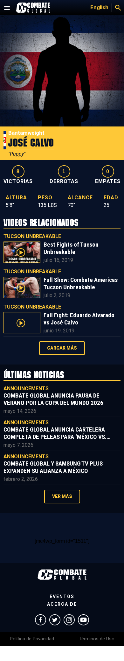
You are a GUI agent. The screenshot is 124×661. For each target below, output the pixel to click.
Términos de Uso (96, 639)
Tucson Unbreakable (32, 236)
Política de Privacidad (32, 639)
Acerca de (62, 604)
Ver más (62, 496)
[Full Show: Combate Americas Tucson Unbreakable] (21, 287)
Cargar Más (62, 348)
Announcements (26, 388)
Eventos (62, 596)
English (99, 7)
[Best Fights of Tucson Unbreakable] (21, 252)
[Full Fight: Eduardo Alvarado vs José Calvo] (21, 322)
